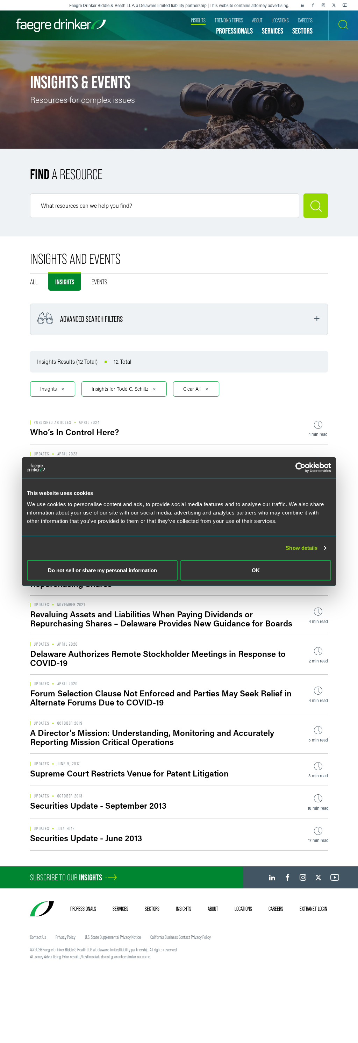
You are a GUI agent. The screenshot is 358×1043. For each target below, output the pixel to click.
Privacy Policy (66, 937)
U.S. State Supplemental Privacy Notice (113, 937)
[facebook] (313, 5)
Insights (64, 282)
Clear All (192, 388)
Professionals (83, 909)
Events (99, 282)
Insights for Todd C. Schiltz (120, 388)
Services (120, 909)
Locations (243, 909)
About (213, 909)
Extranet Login (313, 909)
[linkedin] (302, 5)
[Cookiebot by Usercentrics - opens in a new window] (300, 467)
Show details (301, 548)
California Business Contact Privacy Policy (180, 937)
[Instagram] (323, 5)
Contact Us (38, 937)
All (34, 282)
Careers (275, 909)
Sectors (152, 909)
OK (256, 570)
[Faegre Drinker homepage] (61, 25)
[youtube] (345, 5)
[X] (334, 5)
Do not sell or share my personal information (102, 570)
